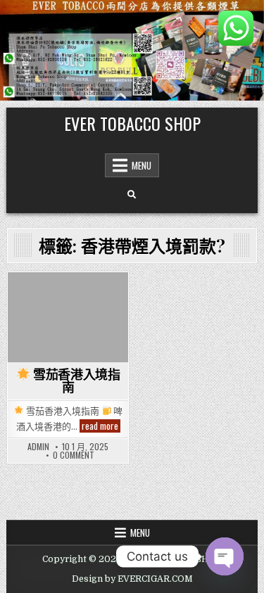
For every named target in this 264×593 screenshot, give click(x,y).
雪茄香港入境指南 (75, 381)
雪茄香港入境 (68, 296)
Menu (141, 165)
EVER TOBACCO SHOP (132, 123)
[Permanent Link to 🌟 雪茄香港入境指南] (68, 317)
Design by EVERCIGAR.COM (132, 579)
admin (38, 446)
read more (101, 426)
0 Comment (73, 455)
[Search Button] (131, 195)
